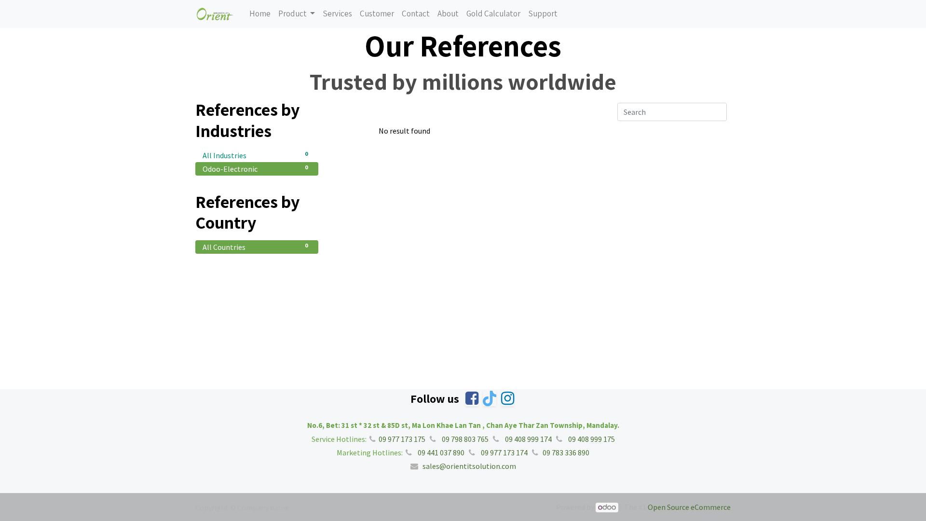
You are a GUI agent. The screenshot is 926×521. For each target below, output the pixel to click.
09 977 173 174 (503, 452)
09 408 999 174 (528, 439)
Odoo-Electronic (255, 169)
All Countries (255, 247)
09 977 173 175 (401, 439)
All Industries (255, 155)
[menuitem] (259, 14)
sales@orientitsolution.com (469, 466)
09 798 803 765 (464, 439)
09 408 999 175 (591, 439)
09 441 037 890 (440, 452)
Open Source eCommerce (689, 507)
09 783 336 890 (566, 452)
